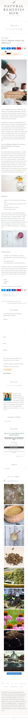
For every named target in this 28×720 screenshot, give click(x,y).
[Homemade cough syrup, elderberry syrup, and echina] (14, 598)
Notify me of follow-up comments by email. (13, 363)
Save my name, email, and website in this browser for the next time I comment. (12, 359)
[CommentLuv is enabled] (8, 373)
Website (5, 350)
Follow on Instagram (15, 673)
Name (5, 337)
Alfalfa (5, 283)
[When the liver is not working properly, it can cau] (14, 557)
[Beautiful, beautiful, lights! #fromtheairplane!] (14, 640)
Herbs (9, 295)
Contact (21, 686)
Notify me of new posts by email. (11, 366)
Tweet (5, 51)
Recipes (6, 686)
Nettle (5, 279)
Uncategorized (11, 294)
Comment (5, 319)
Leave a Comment (4, 38)
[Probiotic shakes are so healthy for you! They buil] (14, 536)
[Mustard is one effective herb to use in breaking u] (14, 515)
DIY (12, 683)
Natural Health (22, 683)
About (7, 683)
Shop (16, 683)
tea (16, 295)
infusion (13, 295)
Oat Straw (6, 281)
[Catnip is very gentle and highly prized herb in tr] (14, 578)
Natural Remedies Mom (14, 9)
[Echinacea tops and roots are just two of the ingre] (14, 619)
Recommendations (14, 686)
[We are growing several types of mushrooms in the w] (14, 494)
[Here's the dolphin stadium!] (14, 661)
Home (3, 683)
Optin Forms (22, 456)
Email (4, 343)
